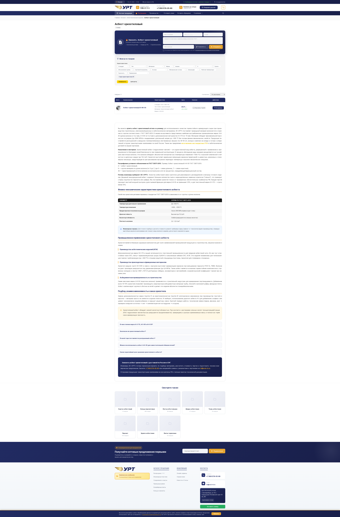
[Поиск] (223, 13)
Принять (216, 513)
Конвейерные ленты (160, 487)
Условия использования (213, 50)
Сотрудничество (220, 2)
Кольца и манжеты (159, 491)
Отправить (217, 47)
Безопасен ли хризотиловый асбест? (133, 331)
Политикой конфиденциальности (151, 514)
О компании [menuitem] (197, 13)
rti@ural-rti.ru (210, 484)
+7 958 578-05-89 (164, 8)
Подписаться (218, 451)
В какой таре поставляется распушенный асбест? (137, 338)
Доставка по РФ (149, 2)
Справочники (181, 477)
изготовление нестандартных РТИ (194, 143)
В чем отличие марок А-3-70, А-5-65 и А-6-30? (136, 324)
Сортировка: (205, 94)
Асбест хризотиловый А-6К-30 (134, 107)
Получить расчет (210, 7)
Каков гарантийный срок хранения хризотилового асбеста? (141, 352)
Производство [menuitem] (154, 13)
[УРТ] (123, 7)
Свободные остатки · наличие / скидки (197, 2)
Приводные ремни (159, 484)
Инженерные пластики (160, 477)
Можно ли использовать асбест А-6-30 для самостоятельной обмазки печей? (147, 345)
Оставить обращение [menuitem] (184, 13)
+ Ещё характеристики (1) (126, 76)
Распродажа (159, 473)
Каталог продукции (125, 13)
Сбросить (133, 81)
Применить (122, 81)
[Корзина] (223, 7)
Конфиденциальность (201, 50)
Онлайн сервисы (182, 473)
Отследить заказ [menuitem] (169, 13)
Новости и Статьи (182, 480)
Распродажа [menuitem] (142, 13)
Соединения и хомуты (160, 480)
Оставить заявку (212, 506)
